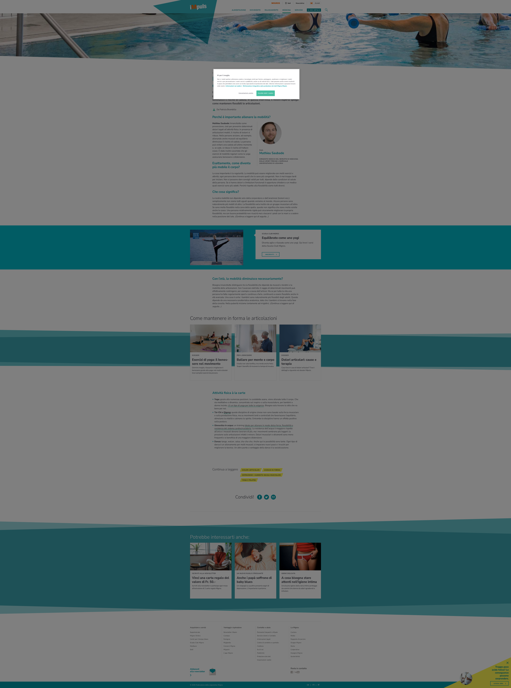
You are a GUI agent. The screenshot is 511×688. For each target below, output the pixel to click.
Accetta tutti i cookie (265, 93)
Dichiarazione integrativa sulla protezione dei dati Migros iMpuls (265, 86)
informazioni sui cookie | (234, 86)
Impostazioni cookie (246, 93)
